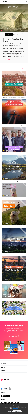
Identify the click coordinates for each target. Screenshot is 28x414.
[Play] (14, 17)
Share (18, 34)
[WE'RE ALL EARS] (14, 291)
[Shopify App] (14, 396)
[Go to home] (4, 2)
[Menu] (26, 2)
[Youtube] (9, 403)
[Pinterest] (18, 403)
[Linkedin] (15, 403)
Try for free (14, 336)
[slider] (1, 30)
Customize (9, 34)
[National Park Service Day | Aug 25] (14, 167)
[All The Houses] (14, 308)
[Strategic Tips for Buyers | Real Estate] (14, 240)
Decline (9, 411)
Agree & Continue (17, 411)
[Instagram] (10, 388)
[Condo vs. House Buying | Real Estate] (14, 268)
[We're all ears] (14, 190)
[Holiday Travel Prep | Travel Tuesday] (14, 111)
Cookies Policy (15, 408)
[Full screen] (26, 28)
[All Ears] (14, 212)
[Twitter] (12, 403)
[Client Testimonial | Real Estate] (14, 139)
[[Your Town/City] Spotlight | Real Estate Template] (14, 83)
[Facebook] (4, 388)
